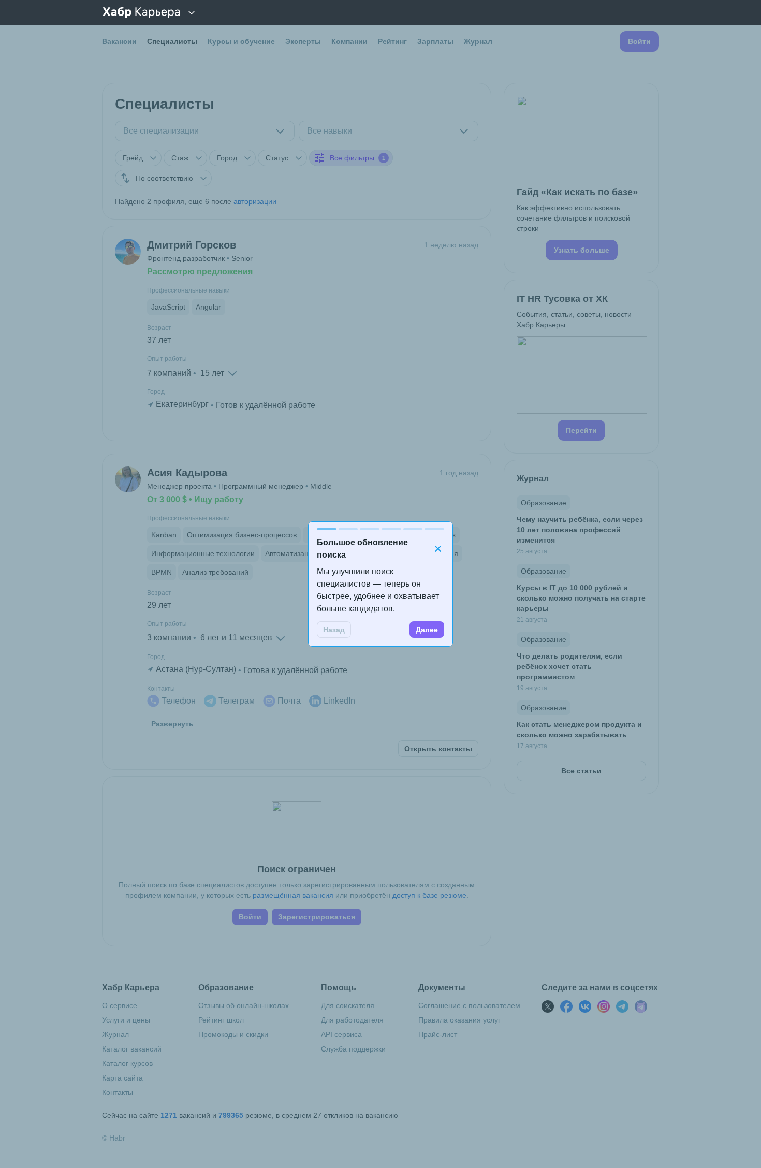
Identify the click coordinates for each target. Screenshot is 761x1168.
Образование (543, 503)
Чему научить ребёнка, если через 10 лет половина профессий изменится (580, 529)
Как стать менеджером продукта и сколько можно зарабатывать (579, 729)
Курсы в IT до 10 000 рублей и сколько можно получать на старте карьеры (581, 597)
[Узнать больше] (581, 178)
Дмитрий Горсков (191, 245)
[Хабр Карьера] (141, 12)
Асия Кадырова (187, 472)
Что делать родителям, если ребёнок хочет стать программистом (569, 666)
